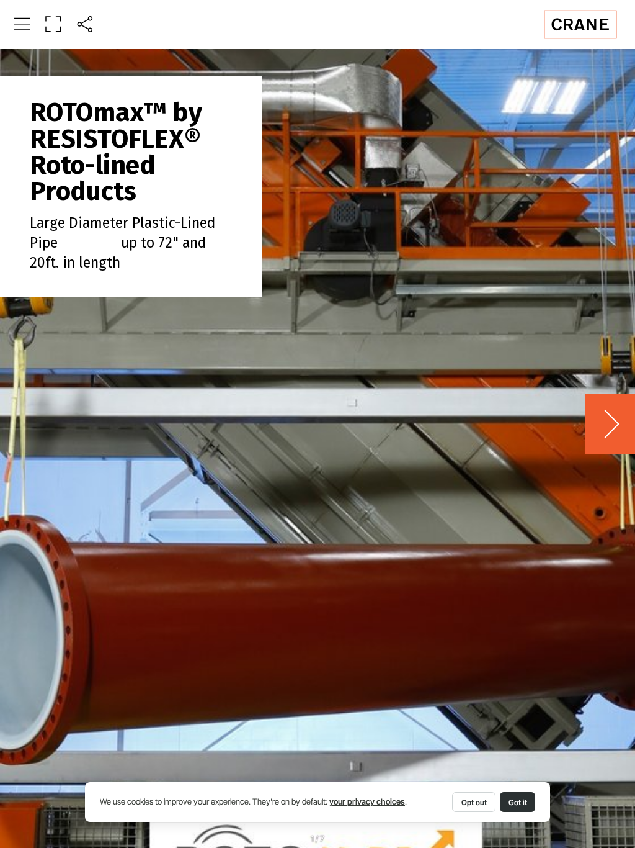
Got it (517, 802)
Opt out (474, 802)
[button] (22, 23)
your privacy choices (367, 801)
